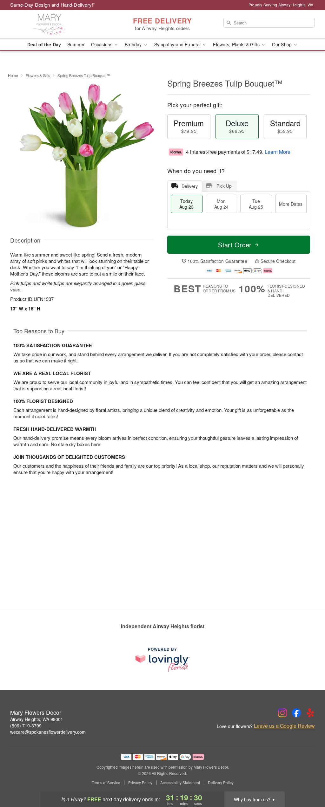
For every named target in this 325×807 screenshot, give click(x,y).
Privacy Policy (140, 782)
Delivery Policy (221, 782)
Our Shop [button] (282, 44)
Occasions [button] (102, 44)
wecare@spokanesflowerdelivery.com (48, 732)
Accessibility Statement (180, 782)
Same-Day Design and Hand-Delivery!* (52, 4)
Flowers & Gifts (38, 75)
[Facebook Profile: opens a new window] (296, 712)
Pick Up (224, 186)
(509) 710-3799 (26, 725)
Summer (76, 44)
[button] (308, 780)
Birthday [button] (134, 44)
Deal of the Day (44, 44)
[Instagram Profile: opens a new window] (282, 712)
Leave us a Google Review (284, 725)
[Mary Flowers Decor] (56, 24)
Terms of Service (106, 782)
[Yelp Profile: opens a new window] (310, 712)
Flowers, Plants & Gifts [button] (237, 44)
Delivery (190, 186)
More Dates (290, 204)
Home (13, 75)
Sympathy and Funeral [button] (178, 44)
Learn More (277, 151)
